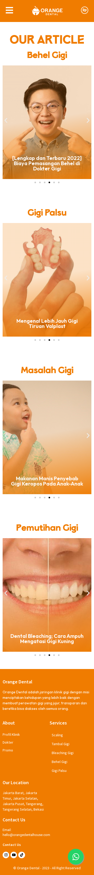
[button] (6, 120)
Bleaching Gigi (63, 752)
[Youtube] (13, 855)
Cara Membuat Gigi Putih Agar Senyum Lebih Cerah (57, 638)
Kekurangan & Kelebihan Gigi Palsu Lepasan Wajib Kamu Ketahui (51, 320)
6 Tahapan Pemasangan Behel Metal (47, 166)
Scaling (57, 735)
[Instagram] (6, 855)
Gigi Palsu (59, 770)
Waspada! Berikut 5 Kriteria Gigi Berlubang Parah (57, 481)
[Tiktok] (21, 855)
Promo (8, 750)
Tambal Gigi (60, 744)
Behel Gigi (59, 761)
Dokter (8, 742)
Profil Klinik (11, 734)
